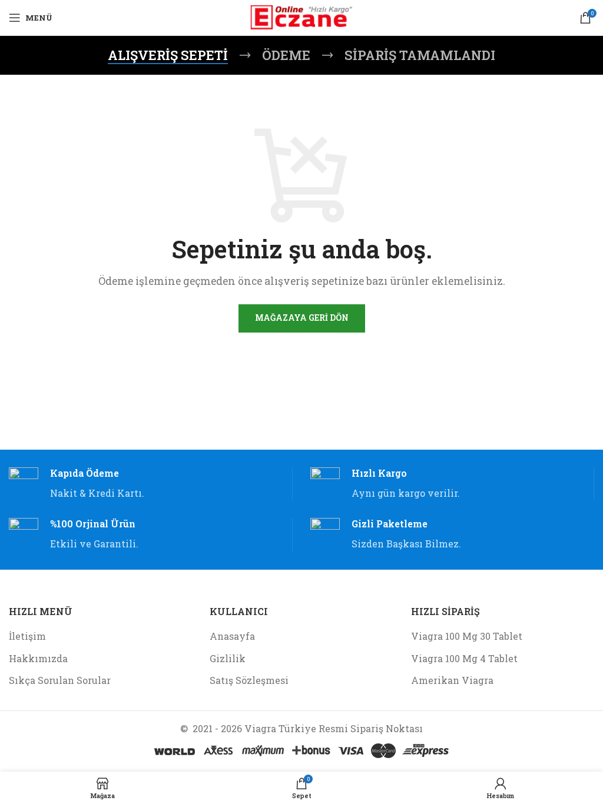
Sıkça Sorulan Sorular (60, 680)
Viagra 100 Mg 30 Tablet (466, 636)
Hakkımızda (38, 658)
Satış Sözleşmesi (249, 680)
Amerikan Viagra (452, 680)
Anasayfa (232, 636)
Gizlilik (228, 658)
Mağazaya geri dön (302, 317)
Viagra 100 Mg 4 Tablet (464, 658)
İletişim (27, 636)
